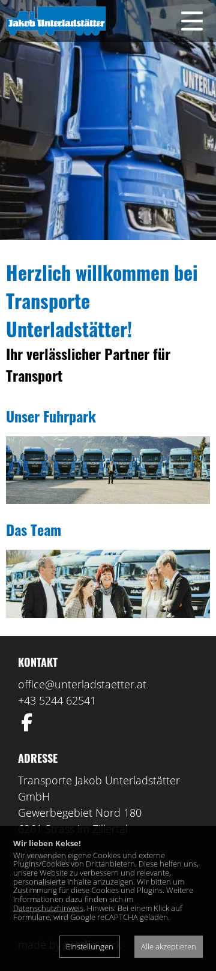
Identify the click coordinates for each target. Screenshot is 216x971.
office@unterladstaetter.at (82, 684)
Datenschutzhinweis (48, 908)
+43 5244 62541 (57, 700)
